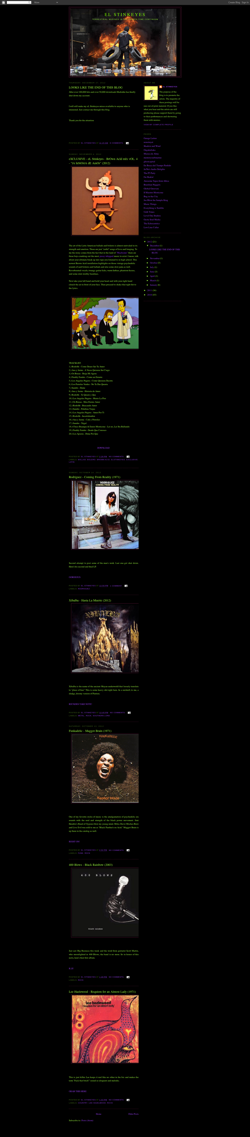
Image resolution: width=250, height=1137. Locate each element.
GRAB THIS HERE (78, 1091)
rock (88, 716)
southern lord (101, 716)
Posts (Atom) (87, 1120)
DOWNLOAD (103, 447)
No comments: (117, 456)
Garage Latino (150, 138)
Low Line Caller (151, 227)
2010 (150, 294)
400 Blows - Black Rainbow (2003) (91, 865)
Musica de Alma (151, 153)
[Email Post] (127, 143)
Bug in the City (151, 196)
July (152, 267)
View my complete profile (158, 125)
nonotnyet (148, 142)
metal (81, 716)
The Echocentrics (152, 223)
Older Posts (133, 1113)
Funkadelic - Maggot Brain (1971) (90, 731)
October (154, 262)
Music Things (150, 204)
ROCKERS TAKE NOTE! (80, 704)
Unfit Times (149, 211)
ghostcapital (149, 161)
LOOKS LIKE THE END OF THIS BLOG (95, 87)
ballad (82, 460)
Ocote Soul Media (152, 219)
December (155, 245)
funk (80, 853)
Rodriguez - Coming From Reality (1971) (94, 477)
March (153, 280)
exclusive (132, 460)
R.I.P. (71, 968)
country (82, 1103)
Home (98, 1113)
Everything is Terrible (154, 207)
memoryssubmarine (153, 157)
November (155, 258)
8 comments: (117, 143)
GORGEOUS (74, 577)
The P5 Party (149, 173)
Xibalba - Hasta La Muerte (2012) (90, 600)
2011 (150, 290)
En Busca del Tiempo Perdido (157, 165)
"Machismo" (122, 252)
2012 (150, 241)
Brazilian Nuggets (152, 184)
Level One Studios (152, 215)
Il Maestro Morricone (153, 192)
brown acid (103, 460)
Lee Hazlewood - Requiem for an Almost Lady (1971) (102, 991)
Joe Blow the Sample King (156, 200)
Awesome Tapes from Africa (156, 180)
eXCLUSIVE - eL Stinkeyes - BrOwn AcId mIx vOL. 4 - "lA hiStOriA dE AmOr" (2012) (103, 161)
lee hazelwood (97, 1103)
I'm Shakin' (149, 176)
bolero (91, 460)
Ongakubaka (149, 149)
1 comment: (116, 586)
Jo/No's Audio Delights (154, 169)
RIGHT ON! (74, 841)
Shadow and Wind (152, 146)
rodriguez (84, 589)
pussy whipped (106, 256)
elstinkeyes (118, 460)
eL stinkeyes (170, 87)
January (154, 284)
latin (71, 462)
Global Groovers (151, 188)
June (152, 271)
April (152, 275)
